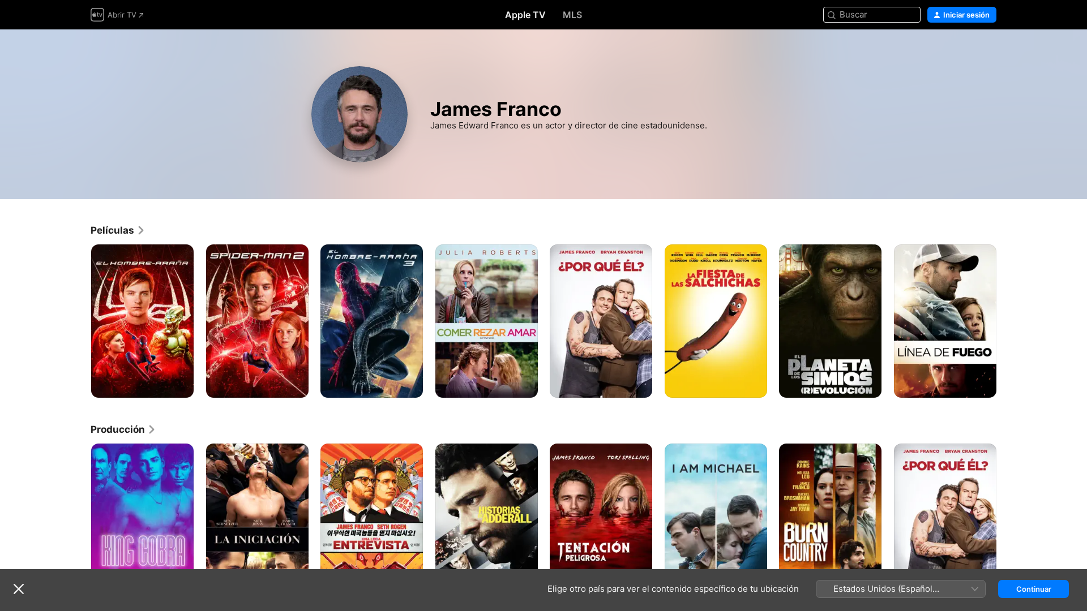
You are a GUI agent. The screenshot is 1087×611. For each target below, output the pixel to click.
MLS (572, 14)
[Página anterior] (79, 321)
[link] (118, 230)
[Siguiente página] (1008, 321)
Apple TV (525, 14)
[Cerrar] (19, 589)
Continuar (1033, 588)
